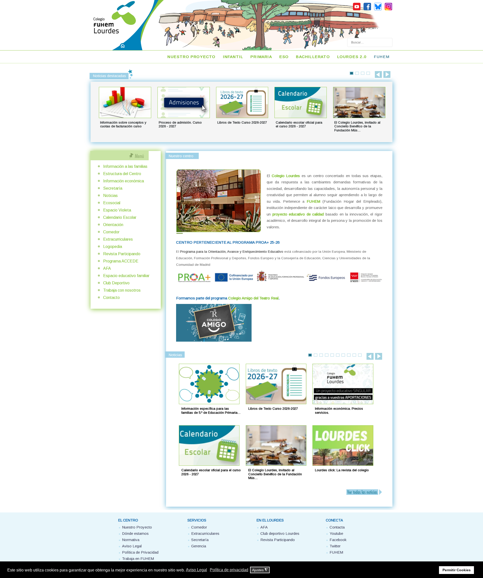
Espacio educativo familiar (126, 276)
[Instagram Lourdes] (388, 9)
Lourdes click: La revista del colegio (342, 470)
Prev (378, 74)
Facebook (338, 540)
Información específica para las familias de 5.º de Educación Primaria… (211, 410)
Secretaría (112, 188)
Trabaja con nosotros (122, 290)
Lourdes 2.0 (352, 57)
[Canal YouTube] (357, 9)
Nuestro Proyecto (137, 527)
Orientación (113, 225)
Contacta (337, 527)
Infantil (233, 57)
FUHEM (381, 57)
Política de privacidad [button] (229, 570)
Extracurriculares (118, 239)
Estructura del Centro (122, 174)
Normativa (130, 540)
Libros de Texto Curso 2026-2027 (273, 408)
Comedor (111, 232)
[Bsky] (378, 9)
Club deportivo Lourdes (279, 533)
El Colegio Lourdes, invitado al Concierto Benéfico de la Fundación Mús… (275, 474)
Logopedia (112, 246)
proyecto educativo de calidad (298, 214)
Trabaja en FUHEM (138, 558)
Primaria (261, 57)
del (253, 298)
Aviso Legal (132, 546)
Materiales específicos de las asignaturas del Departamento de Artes (240, 126)
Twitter (335, 546)
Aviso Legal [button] (196, 570)
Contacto (111, 297)
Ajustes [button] (260, 570)
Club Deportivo (116, 283)
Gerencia (198, 546)
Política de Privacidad (140, 552)
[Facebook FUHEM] (367, 9)
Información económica (123, 181)
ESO (284, 57)
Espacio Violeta (117, 210)
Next (387, 74)
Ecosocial (111, 203)
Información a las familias (125, 166)
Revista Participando (121, 254)
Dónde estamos (135, 533)
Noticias (110, 195)
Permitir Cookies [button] (456, 570)
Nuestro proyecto (191, 57)
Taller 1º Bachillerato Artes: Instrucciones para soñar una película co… (181, 126)
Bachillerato (313, 57)
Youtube (336, 533)
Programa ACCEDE (120, 261)
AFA (107, 268)
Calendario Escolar (119, 217)
